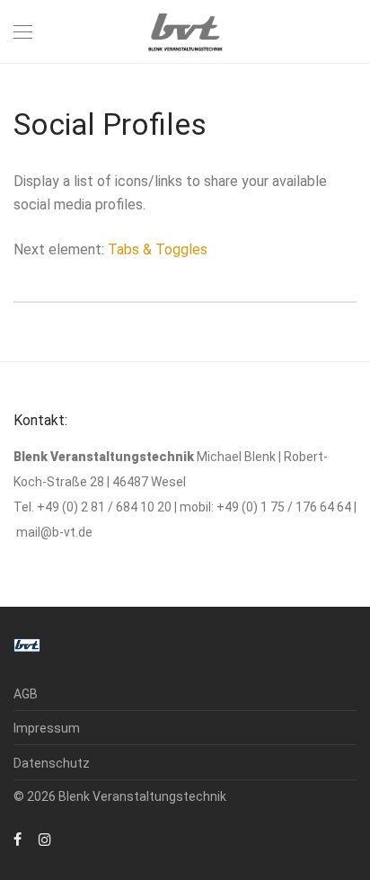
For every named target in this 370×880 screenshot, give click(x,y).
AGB (25, 694)
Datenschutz (51, 763)
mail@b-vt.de (54, 532)
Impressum (46, 728)
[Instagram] (45, 838)
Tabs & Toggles (157, 249)
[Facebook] (17, 838)
